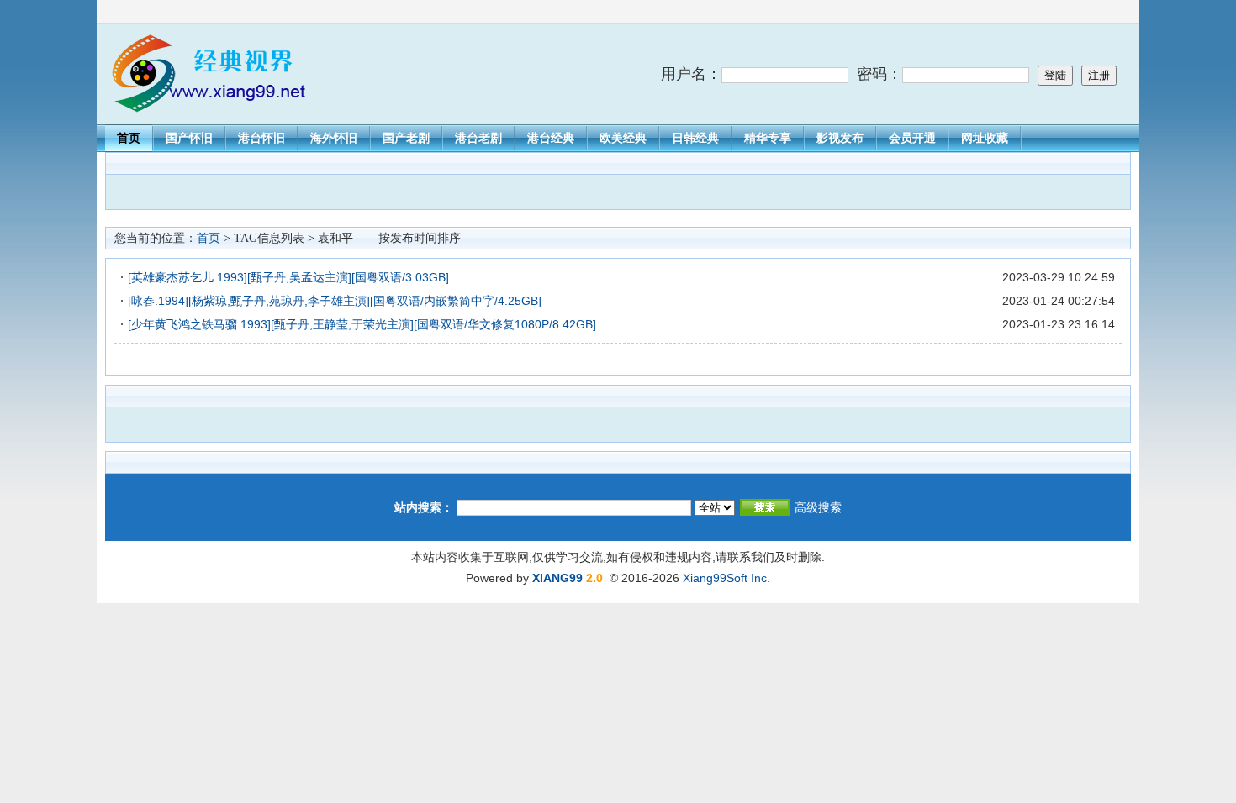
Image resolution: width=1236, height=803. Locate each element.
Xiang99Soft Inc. (726, 578)
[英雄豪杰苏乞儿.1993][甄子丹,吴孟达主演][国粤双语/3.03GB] (288, 277)
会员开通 (912, 137)
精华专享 (767, 137)
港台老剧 (478, 137)
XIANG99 (557, 578)
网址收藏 (984, 137)
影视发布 (840, 137)
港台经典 (550, 137)
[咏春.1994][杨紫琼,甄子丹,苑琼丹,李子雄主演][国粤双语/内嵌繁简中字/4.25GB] (334, 300)
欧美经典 (623, 137)
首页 (128, 137)
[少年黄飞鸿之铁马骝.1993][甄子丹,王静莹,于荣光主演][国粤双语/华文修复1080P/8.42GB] (362, 324)
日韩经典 (695, 137)
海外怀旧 (333, 137)
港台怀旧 (261, 137)
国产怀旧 (189, 137)
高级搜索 (818, 507)
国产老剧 (406, 137)
